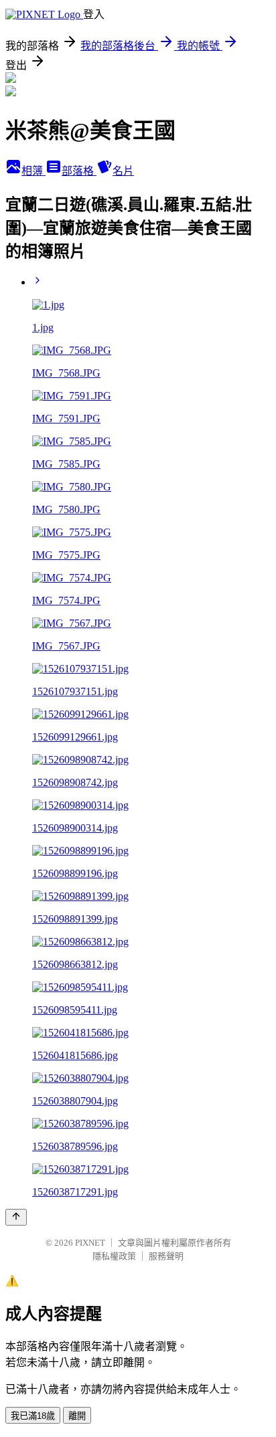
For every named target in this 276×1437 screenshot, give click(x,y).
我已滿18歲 (33, 1416)
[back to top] (16, 1217)
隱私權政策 (114, 1256)
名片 (123, 171)
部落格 (79, 171)
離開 (77, 1416)
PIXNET (90, 1243)
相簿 (33, 171)
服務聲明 (166, 1256)
